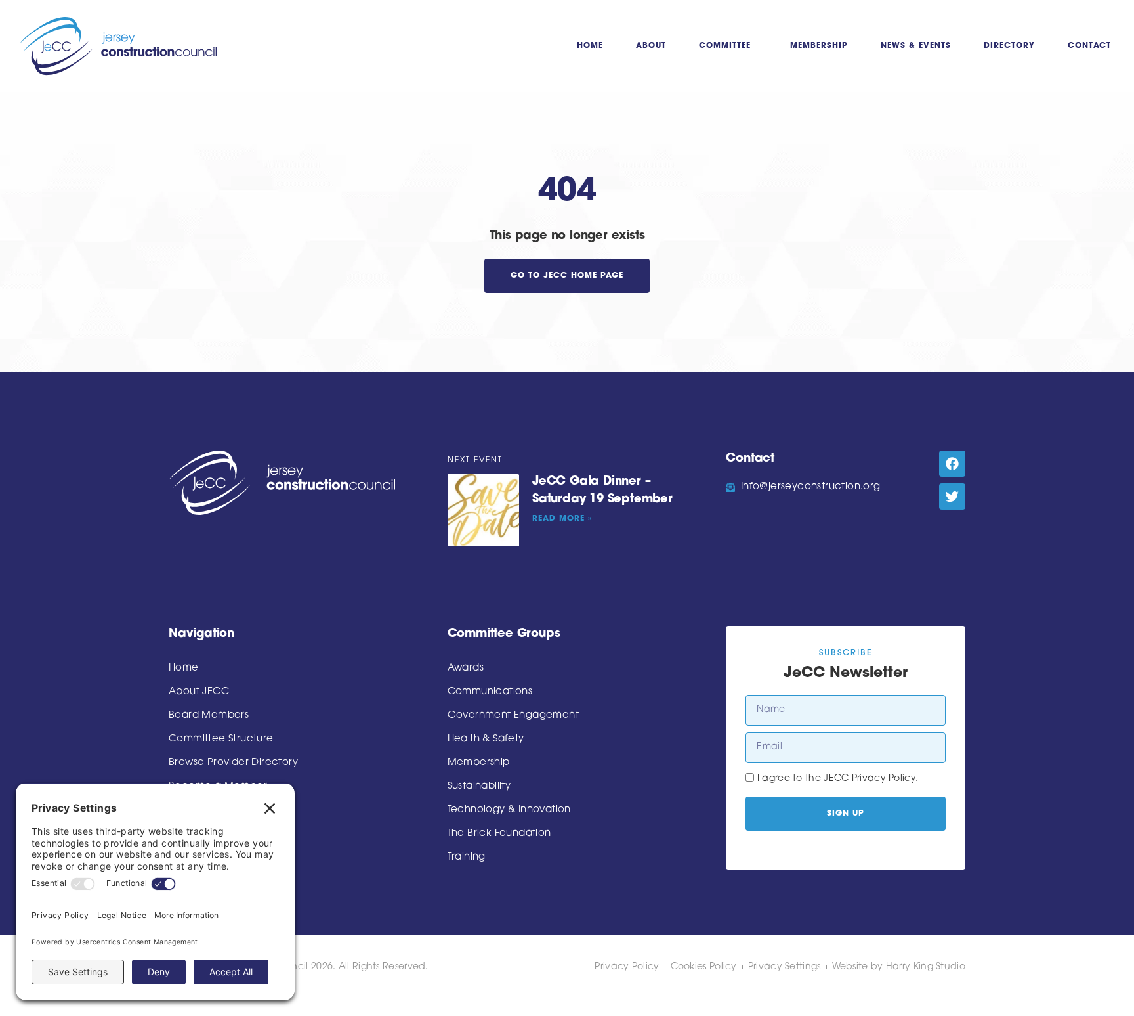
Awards (466, 668)
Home (590, 46)
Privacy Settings (784, 967)
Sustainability (479, 786)
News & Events (916, 46)
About (651, 46)
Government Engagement (513, 715)
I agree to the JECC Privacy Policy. (838, 779)
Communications (490, 692)
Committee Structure (221, 739)
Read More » (562, 519)
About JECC (199, 692)
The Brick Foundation (499, 834)
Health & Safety (486, 739)
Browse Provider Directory (233, 763)
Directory (1009, 46)
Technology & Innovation (509, 810)
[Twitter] (952, 496)
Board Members (209, 715)
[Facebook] (952, 464)
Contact (1089, 46)
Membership (819, 46)
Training (467, 857)
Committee (725, 46)
